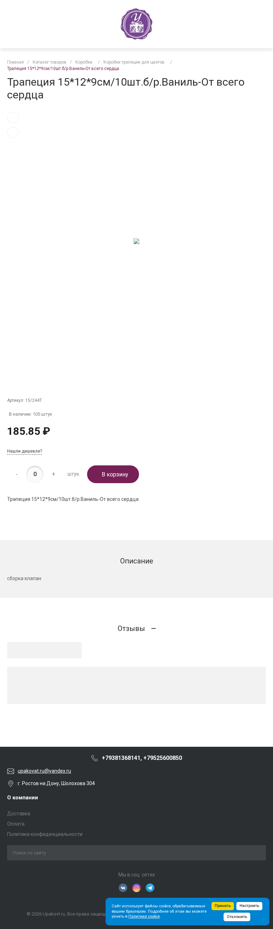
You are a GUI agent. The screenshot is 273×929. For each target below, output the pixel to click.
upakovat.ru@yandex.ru (44, 771)
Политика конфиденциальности (44, 834)
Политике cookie (144, 916)
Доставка (18, 813)
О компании (22, 797)
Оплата (16, 824)
